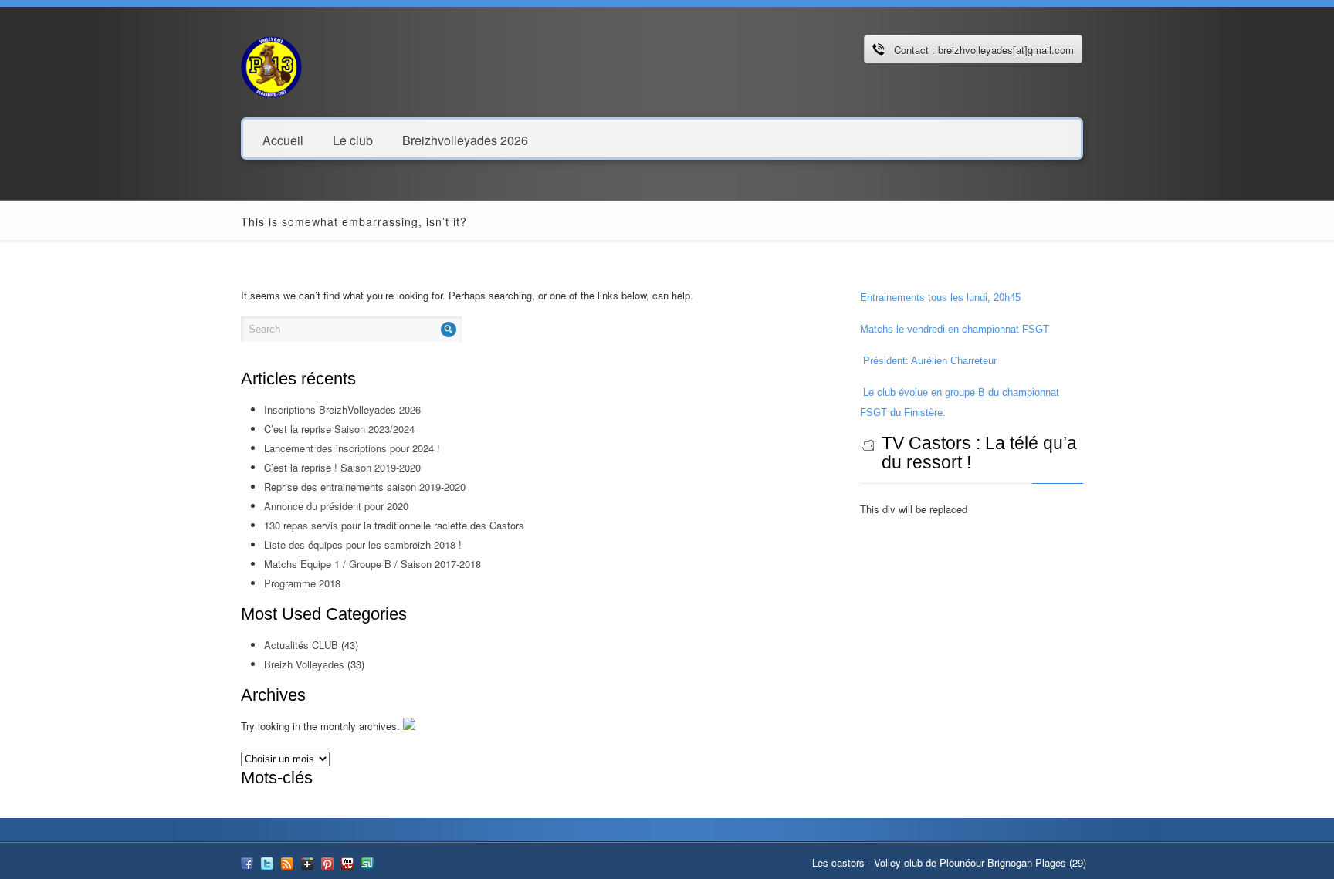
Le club (353, 139)
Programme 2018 (302, 583)
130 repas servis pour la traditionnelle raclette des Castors (394, 525)
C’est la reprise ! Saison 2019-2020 (342, 467)
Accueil (282, 139)
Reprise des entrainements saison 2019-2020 (365, 486)
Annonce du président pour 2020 (336, 506)
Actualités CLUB (301, 644)
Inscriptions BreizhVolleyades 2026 (342, 409)
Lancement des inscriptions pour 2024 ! (352, 448)
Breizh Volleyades (304, 664)
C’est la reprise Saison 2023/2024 (339, 428)
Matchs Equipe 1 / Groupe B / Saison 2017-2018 (372, 563)
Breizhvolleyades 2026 (465, 139)
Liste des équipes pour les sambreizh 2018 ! (363, 544)
